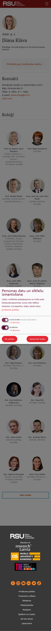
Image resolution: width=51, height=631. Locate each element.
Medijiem (27, 609)
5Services (15, 330)
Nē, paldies (9, 339)
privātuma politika (10, 309)
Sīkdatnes (26, 600)
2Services (15, 322)
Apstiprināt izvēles (37, 339)
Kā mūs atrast (27, 618)
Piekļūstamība (27, 605)
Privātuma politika (27, 591)
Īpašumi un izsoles (26, 614)
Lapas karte (27, 623)
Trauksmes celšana (26, 596)
